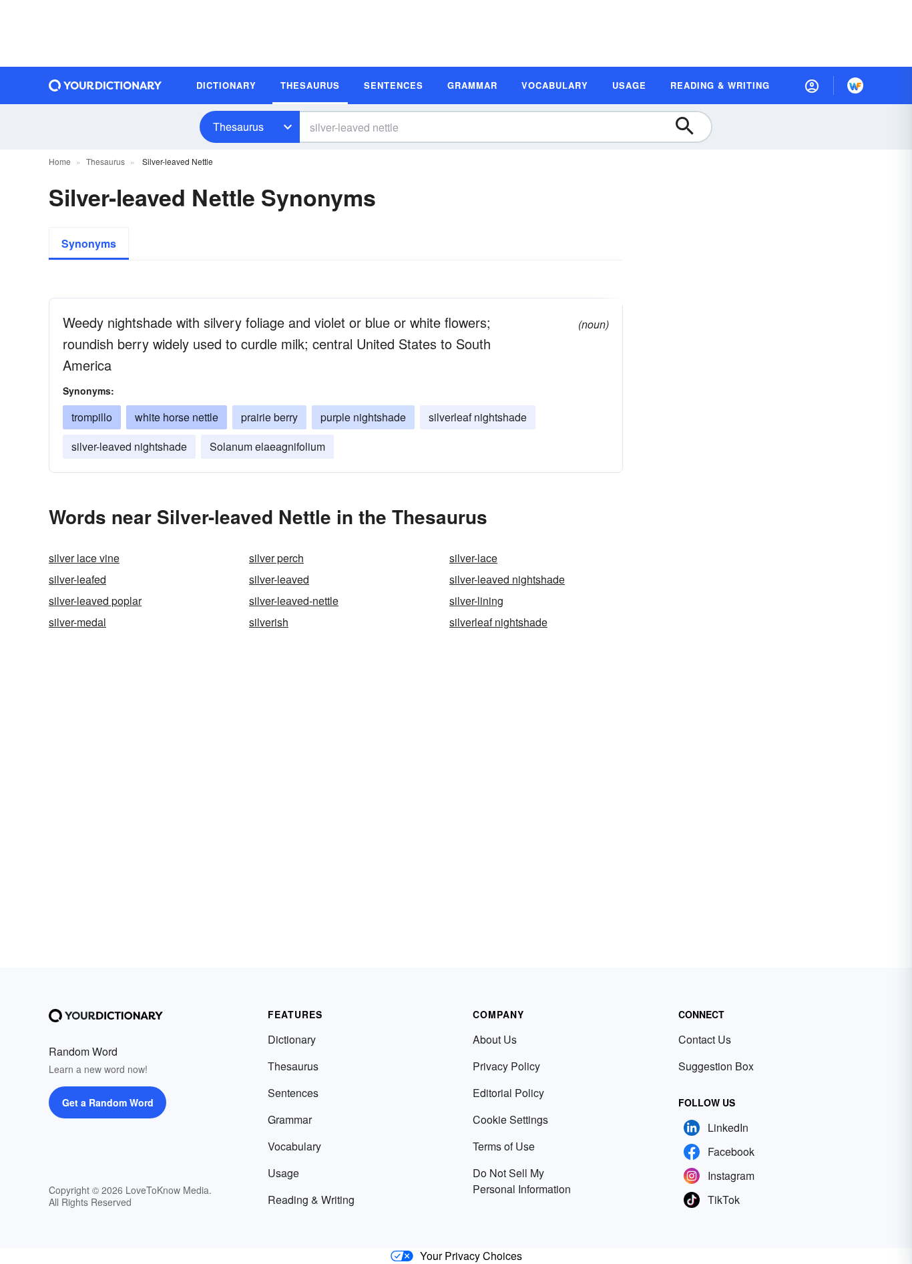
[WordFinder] (855, 85)
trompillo (91, 417)
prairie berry (269, 417)
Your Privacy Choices (471, 1255)
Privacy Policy (506, 1066)
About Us (495, 1039)
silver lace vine (84, 558)
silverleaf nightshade (478, 417)
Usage (283, 1173)
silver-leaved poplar (95, 600)
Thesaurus (238, 126)
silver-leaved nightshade (129, 446)
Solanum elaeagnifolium (267, 446)
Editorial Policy (508, 1092)
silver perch (276, 558)
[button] (812, 85)
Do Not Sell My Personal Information (522, 1181)
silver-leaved (279, 579)
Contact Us (704, 1039)
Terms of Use (504, 1146)
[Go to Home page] (105, 85)
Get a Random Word (108, 1102)
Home (60, 161)
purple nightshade (363, 417)
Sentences (293, 1092)
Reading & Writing (311, 1199)
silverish (268, 622)
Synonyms (88, 243)
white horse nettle (176, 417)
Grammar (290, 1119)
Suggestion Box (716, 1066)
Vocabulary (294, 1146)
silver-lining (476, 600)
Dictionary (292, 1039)
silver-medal (77, 622)
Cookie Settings (510, 1119)
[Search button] (691, 127)
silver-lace (473, 558)
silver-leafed (77, 579)
